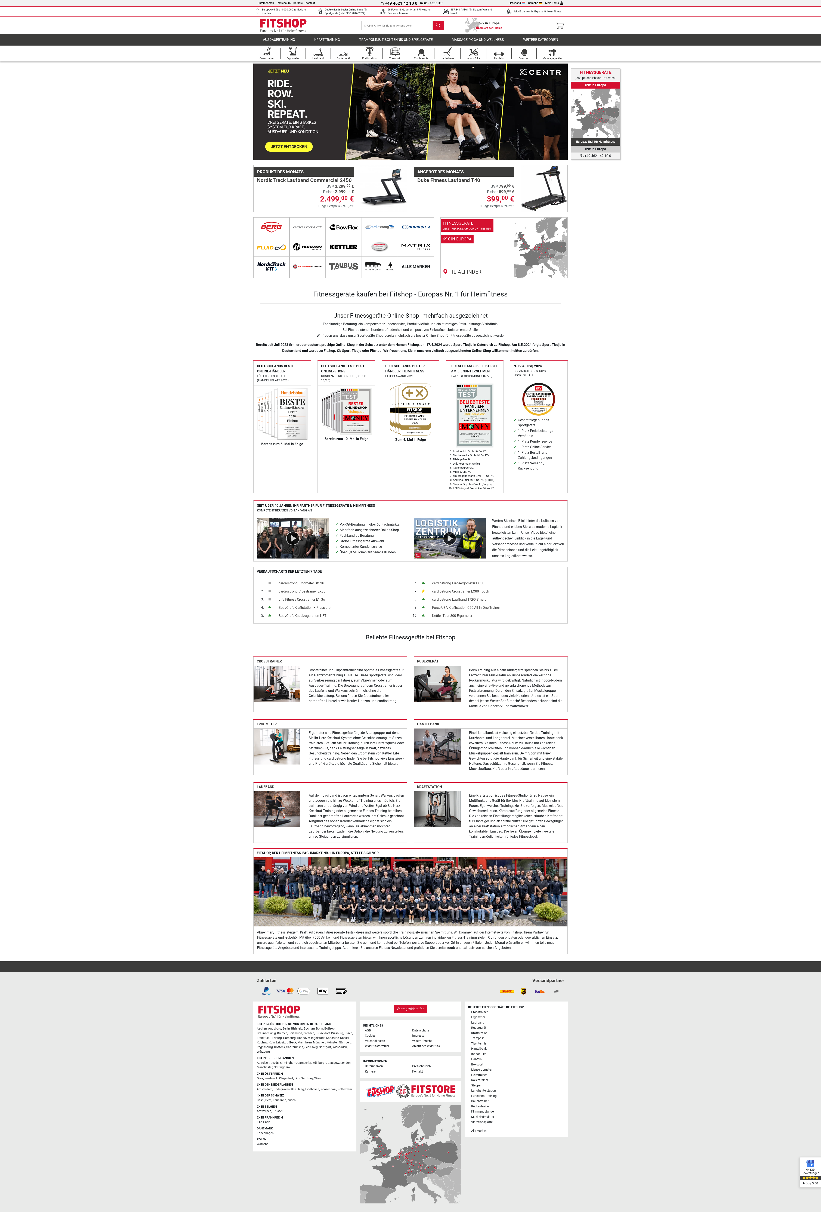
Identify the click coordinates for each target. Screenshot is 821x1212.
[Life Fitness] (380, 246)
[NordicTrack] (271, 266)
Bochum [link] (309, 1028)
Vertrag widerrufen (410, 1009)
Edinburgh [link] (319, 1063)
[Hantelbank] (437, 746)
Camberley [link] (304, 1063)
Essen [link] (348, 1033)
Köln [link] (272, 1042)
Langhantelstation (483, 1090)
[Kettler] (344, 246)
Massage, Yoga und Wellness (478, 40)
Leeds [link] (275, 1063)
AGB (368, 1030)
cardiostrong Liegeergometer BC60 (458, 583)
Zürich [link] (291, 1100)
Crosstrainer (269, 661)
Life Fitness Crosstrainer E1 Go (302, 599)
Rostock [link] (279, 1047)
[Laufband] (277, 809)
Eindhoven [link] (312, 1089)
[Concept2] (416, 227)
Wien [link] (317, 1078)
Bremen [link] (282, 1033)
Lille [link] (259, 1122)
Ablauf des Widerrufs (426, 1046)
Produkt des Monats (280, 171)
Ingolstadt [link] (318, 1038)
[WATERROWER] (380, 266)
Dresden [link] (308, 1033)
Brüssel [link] (277, 1111)
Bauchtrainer (480, 1101)
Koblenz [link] (262, 1042)
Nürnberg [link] (345, 1042)
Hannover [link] (303, 1038)
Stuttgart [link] (325, 1047)
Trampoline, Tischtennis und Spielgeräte (396, 40)
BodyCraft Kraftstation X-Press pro (305, 608)
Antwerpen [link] (264, 1111)
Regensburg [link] (265, 1047)
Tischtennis (478, 1043)
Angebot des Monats (440, 171)
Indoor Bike (478, 1054)
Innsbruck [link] (271, 1078)
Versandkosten (375, 1041)
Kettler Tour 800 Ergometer (452, 616)
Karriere (298, 2)
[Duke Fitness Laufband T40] (544, 188)
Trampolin (477, 1038)
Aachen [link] (262, 1028)
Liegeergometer (481, 1069)
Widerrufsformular (377, 1046)
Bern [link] (268, 1100)
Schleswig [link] (311, 1047)
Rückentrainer (480, 1106)
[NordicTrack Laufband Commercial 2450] (383, 188)
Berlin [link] (286, 1028)
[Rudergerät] (437, 684)
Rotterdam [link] (345, 1089)
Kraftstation (429, 787)
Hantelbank (428, 724)
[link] (504, 247)
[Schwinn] (307, 266)
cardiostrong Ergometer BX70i (301, 583)
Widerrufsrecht (422, 1041)
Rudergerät (428, 661)
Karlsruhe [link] (332, 1038)
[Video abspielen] (293, 538)
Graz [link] (260, 1078)
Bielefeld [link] (296, 1028)
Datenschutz (420, 1030)
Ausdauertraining (279, 40)
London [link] (345, 1063)
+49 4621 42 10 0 (597, 156)
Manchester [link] (264, 1067)
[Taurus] (344, 266)
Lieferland (515, 2)
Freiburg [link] (276, 1038)
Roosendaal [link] (328, 1089)
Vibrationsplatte (482, 1122)
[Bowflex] (344, 227)
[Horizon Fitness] (307, 246)
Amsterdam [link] (264, 1089)
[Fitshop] (283, 25)
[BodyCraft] (307, 227)
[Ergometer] (277, 746)
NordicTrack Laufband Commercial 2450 (304, 180)
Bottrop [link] (329, 1028)
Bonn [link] (319, 1028)
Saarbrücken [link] (294, 1047)
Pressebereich (421, 1066)
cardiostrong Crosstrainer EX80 (302, 591)
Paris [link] (266, 1122)
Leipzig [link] (280, 1042)
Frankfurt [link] (263, 1038)
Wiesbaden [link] (339, 1047)
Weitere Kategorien (540, 40)
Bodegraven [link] (282, 1089)
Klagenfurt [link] (286, 1078)
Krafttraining (327, 40)
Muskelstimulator (482, 1117)
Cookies (370, 1035)
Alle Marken (479, 1131)
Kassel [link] (344, 1038)
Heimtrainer (479, 1075)
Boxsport (477, 1064)
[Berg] (271, 227)
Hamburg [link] (289, 1038)
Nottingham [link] (282, 1067)
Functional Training (484, 1096)
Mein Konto (552, 2)
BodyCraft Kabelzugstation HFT (302, 616)
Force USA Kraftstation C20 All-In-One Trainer (466, 608)
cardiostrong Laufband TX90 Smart (459, 599)
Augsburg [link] (274, 1028)
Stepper (476, 1085)
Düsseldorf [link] (323, 1033)
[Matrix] (416, 246)
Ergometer (267, 724)
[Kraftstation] (437, 809)
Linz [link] (297, 1078)
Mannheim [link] (305, 1042)
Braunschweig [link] (266, 1033)
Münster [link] (332, 1042)
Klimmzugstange (482, 1111)
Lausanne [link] (279, 1100)
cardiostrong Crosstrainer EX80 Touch (460, 591)
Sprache (533, 2)
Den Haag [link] (297, 1089)
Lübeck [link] (291, 1042)
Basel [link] (260, 1100)
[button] (269, 112)
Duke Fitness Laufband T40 (448, 180)
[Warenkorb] (561, 25)
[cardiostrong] (380, 227)
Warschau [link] (263, 1144)
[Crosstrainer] (277, 684)
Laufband (265, 787)
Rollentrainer (479, 1080)
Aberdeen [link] (263, 1063)
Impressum (284, 2)
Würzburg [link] (263, 1051)
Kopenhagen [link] (265, 1133)
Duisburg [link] (337, 1033)
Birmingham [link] (288, 1063)
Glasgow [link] (333, 1063)
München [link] (319, 1042)
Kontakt (310, 2)
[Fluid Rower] (271, 246)
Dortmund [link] (295, 1033)
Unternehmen (266, 2)
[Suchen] (438, 25)
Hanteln (476, 1059)
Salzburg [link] (307, 1078)
